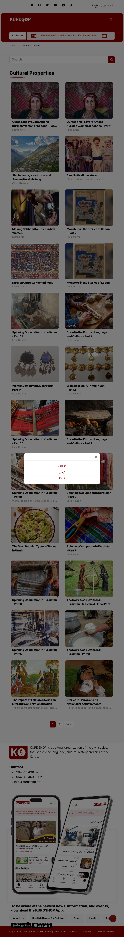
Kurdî (62, 478)
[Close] (96, 456)
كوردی (62, 472)
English (62, 466)
